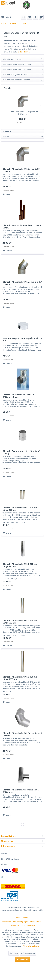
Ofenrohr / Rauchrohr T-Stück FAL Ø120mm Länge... (19, 396)
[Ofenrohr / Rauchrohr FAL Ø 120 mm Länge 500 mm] (22, 605)
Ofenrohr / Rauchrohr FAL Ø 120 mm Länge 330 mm (20, 565)
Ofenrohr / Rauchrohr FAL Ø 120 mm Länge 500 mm (20, 621)
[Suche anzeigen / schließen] (23, 17)
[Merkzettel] (29, 17)
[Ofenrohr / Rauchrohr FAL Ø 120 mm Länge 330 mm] (22, 548)
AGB (22, 926)
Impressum (31, 926)
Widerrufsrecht (35, 922)
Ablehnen (14, 953)
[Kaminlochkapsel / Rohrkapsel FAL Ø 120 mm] (22, 323)
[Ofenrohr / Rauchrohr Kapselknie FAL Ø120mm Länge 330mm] (22, 774)
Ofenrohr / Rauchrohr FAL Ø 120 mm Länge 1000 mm (20, 678)
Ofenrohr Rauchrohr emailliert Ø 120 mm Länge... (22, 226)
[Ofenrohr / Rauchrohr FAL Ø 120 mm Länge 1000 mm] (22, 661)
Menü (9, 17)
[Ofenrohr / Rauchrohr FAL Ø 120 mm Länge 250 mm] (22, 492)
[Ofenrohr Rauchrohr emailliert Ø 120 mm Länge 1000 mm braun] (22, 210)
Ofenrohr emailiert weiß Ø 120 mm (17, 64)
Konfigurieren (22, 959)
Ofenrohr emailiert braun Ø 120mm (17, 69)
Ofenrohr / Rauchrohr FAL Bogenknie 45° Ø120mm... (22, 283)
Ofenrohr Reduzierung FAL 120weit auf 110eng (21, 452)
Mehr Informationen (31, 946)
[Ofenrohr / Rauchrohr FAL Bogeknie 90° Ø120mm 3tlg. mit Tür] (22, 101)
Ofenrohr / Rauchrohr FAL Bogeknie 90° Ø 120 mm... (22, 734)
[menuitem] (6, 17)
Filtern (8, 131)
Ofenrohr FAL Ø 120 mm (12, 59)
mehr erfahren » (24, 52)
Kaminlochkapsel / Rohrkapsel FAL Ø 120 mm (22, 339)
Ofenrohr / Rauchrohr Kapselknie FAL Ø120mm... (21, 791)
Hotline (25, 917)
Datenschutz (14, 926)
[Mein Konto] (35, 17)
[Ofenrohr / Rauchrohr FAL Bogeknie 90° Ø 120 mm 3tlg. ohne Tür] (22, 717)
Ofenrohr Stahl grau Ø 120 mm (15, 74)
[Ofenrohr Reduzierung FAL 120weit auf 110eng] (22, 435)
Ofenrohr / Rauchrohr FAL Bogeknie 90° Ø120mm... (22, 112)
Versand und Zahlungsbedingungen (15, 922)
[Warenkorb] (41, 17)
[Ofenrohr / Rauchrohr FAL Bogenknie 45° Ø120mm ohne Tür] (22, 266)
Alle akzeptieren (28, 953)
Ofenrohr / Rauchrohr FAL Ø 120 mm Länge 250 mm (20, 508)
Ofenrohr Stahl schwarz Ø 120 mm (16, 80)
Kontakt (18, 917)
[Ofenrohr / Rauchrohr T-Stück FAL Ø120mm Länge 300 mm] (22, 379)
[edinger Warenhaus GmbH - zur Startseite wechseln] (8, 3)
